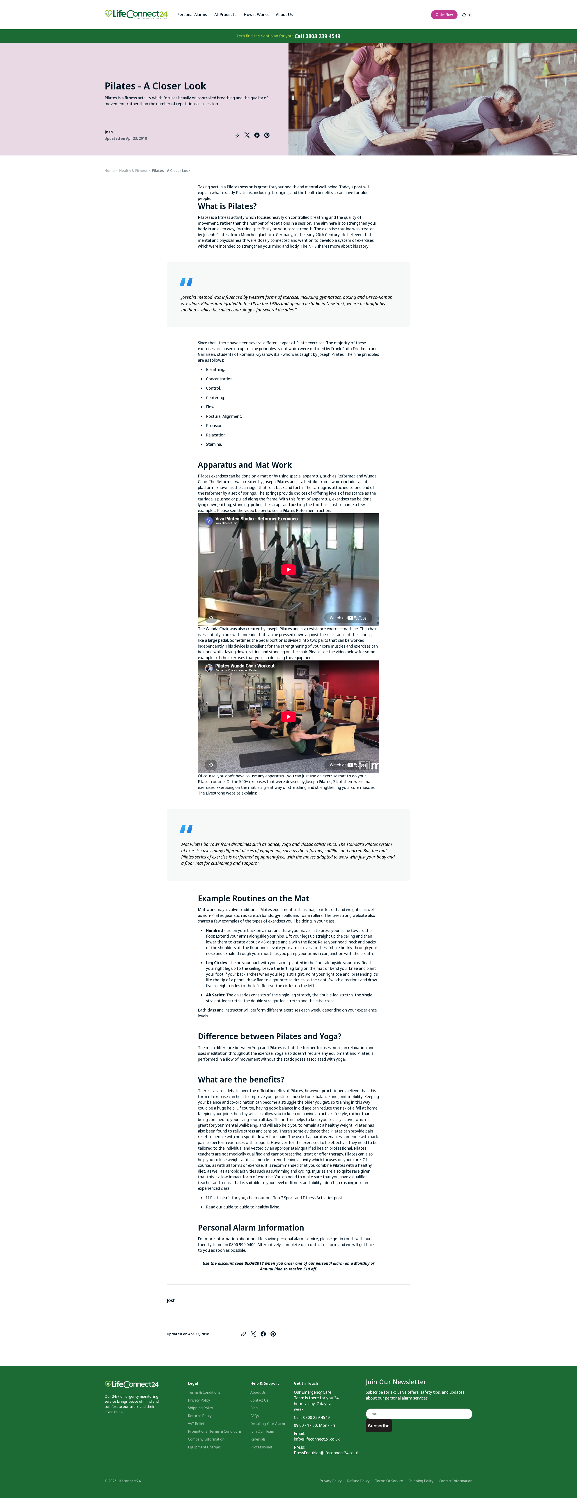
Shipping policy (420, 1480)
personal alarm (330, 1263)
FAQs (254, 1415)
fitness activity (231, 217)
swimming (280, 1171)
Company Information (206, 1439)
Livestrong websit (222, 793)
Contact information (455, 1480)
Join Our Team (262, 1431)
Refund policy (358, 1480)
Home (110, 170)
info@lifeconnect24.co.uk (316, 1439)
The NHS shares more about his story (334, 246)
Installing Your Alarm (267, 1423)
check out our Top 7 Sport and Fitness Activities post (294, 1197)
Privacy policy (331, 1480)
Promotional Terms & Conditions (214, 1431)
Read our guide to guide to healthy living (242, 1207)
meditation (217, 1053)
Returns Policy (200, 1415)
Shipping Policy (200, 1407)
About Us (258, 1392)
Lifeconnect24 (129, 1480)
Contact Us (259, 1400)
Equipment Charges (204, 1447)
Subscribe (378, 1425)
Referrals (258, 1439)
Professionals (261, 1447)
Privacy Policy (199, 1400)
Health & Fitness (133, 170)
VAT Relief (196, 1423)
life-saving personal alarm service (288, 1238)
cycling (304, 1171)
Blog (254, 1407)
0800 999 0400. (242, 1244)
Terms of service (389, 1480)
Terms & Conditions (204, 1392)
